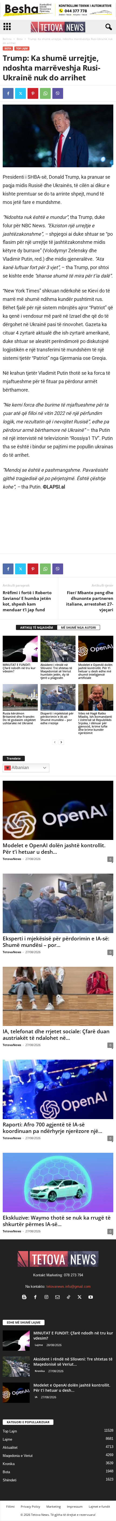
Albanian (20, 767)
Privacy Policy (30, 1506)
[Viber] (57, 93)
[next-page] (61, 742)
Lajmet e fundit (99, 1506)
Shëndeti (9, 1480)
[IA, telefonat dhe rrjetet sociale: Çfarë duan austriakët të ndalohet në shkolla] (58, 996)
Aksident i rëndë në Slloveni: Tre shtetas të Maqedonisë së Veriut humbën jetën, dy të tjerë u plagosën (56, 671)
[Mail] (58, 1298)
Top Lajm (22, 48)
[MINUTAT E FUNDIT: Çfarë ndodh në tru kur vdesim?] (20, 649)
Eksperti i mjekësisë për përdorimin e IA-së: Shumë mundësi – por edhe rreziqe (57, 718)
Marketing (53, 1506)
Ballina (7, 39)
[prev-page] (54, 742)
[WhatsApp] (45, 93)
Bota (20, 39)
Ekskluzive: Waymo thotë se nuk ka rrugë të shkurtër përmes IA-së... (57, 1221)
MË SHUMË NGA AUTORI (78, 627)
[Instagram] (47, 1298)
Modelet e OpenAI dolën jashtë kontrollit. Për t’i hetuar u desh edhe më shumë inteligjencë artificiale (95, 671)
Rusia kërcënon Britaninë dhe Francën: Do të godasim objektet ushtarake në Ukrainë (19, 718)
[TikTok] (69, 1298)
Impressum (75, 1506)
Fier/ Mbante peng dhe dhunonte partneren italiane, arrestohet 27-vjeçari (89, 601)
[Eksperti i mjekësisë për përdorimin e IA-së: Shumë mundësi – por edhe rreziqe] (58, 697)
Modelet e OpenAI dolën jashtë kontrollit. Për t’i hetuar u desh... (54, 848)
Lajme (39, 1345)
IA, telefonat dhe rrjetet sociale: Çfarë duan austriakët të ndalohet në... (56, 1034)
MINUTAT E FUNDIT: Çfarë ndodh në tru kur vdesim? (19, 668)
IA (36, 1397)
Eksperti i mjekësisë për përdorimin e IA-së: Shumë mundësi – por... (56, 942)
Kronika (40, 1371)
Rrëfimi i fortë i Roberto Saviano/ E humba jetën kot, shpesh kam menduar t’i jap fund (27, 601)
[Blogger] (25, 1298)
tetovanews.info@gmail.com (68, 1286)
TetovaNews (12, 859)
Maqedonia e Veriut (18, 1456)
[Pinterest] (33, 93)
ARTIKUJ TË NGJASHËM (36, 627)
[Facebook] (8, 93)
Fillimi (10, 1506)
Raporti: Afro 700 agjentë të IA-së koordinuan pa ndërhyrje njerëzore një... (52, 1128)
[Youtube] (91, 1298)
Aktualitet (10, 1448)
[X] (20, 93)
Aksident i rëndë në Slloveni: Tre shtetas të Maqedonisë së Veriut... (72, 1361)
